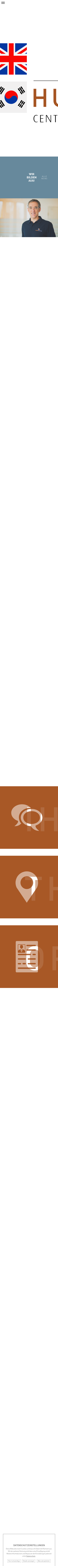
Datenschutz (30, 1556)
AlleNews (44, 177)
